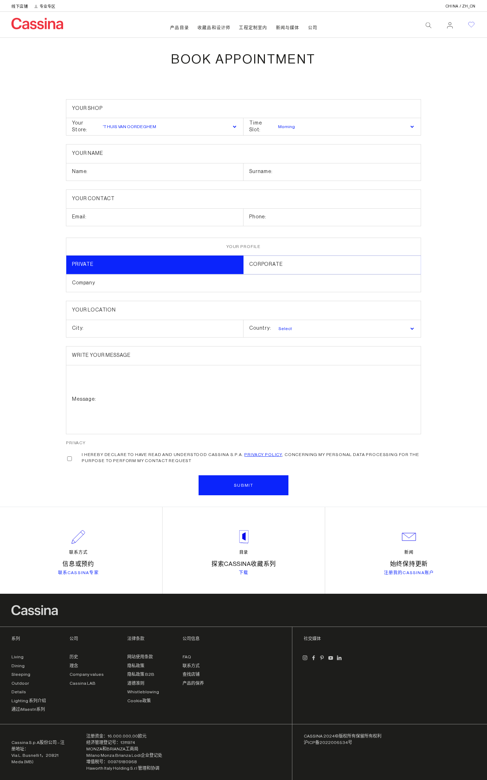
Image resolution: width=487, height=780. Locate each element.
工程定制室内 (253, 28)
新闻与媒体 (287, 28)
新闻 (409, 552)
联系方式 (78, 552)
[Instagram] (305, 660)
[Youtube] (331, 660)
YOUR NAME (87, 153)
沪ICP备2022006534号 (328, 742)
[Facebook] (313, 660)
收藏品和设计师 (214, 28)
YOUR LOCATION (94, 310)
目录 (243, 552)
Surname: (261, 171)
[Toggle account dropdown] (450, 23)
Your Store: (79, 127)
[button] (243, 485)
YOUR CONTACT (93, 198)
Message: (84, 399)
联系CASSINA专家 (78, 573)
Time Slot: (255, 127)
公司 (312, 28)
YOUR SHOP (87, 108)
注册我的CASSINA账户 (409, 573)
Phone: (257, 216)
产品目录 (179, 28)
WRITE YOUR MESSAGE (101, 355)
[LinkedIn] (339, 660)
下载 (243, 573)
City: (78, 328)
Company (83, 282)
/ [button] (461, 6)
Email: (79, 216)
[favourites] (471, 24)
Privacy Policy (263, 454)
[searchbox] (428, 25)
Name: (80, 171)
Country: (260, 328)
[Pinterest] (322, 660)
